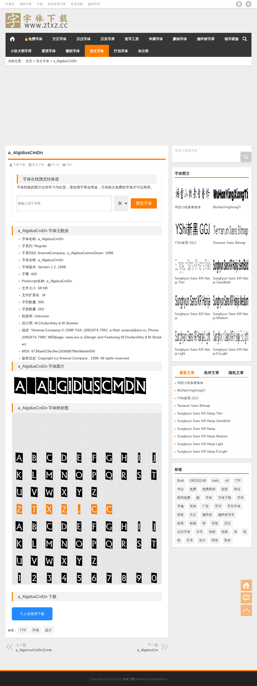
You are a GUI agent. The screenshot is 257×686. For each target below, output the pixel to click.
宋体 (193, 506)
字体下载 (224, 498)
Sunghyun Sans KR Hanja (196, 429)
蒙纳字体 (180, 39)
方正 (193, 515)
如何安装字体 (57, 4)
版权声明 (94, 4)
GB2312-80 (198, 480)
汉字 (199, 532)
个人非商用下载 (32, 614)
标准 (180, 523)
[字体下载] (38, 15)
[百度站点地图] (248, 4)
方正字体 (59, 39)
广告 (205, 506)
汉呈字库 (108, 39)
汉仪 (227, 523)
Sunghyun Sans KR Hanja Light (200, 444)
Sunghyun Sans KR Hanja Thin (199, 413)
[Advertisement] (128, 105)
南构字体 (26, 4)
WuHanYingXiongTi (191, 390)
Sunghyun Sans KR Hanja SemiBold (203, 421)
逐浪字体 (49, 51)
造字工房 (132, 39)
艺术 (189, 540)
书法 (180, 489)
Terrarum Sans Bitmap (193, 406)
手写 (218, 506)
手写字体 (233, 506)
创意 (224, 489)
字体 (209, 498)
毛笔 (215, 523)
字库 (240, 498)
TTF (238, 480)
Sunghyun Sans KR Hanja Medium (202, 436)
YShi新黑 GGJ (188, 398)
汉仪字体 (84, 39)
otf (227, 480)
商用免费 (183, 498)
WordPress (159, 679)
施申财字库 (206, 39)
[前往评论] (246, 598)
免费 (193, 489)
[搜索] (244, 39)
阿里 (215, 540)
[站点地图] (239, 4)
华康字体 (156, 39)
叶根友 (10, 4)
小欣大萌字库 (21, 51)
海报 (212, 532)
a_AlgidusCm (147, 650)
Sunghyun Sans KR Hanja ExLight (202, 451)
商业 (237, 489)
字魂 (40, 4)
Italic (215, 480)
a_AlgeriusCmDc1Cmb (34, 650)
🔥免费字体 (33, 39)
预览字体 (144, 203)
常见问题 (77, 4)
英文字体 (97, 51)
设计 (202, 540)
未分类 (143, 51)
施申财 (207, 515)
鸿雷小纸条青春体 (190, 383)
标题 (193, 523)
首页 (12, 39)
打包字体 (121, 51)
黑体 (227, 540)
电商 (224, 532)
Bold (180, 480)
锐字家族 (232, 39)
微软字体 (73, 51)
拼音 (180, 515)
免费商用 (208, 489)
